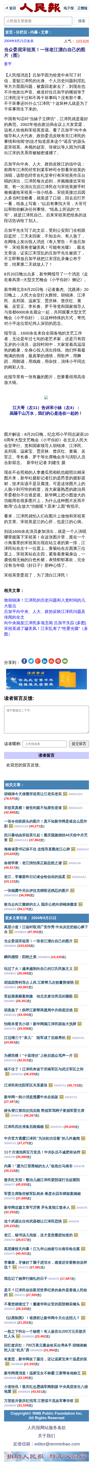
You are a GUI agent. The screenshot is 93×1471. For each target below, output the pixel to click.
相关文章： (14, 785)
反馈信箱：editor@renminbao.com (46, 1444)
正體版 (82, 8)
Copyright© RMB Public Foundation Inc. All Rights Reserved (47, 1415)
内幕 (34, 32)
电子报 (69, 8)
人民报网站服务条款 (46, 1427)
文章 (45, 32)
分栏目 (21, 32)
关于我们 (46, 1435)
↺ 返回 (11, 8)
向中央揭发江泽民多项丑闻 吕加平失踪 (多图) (45, 623)
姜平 (8, 64)
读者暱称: (12, 743)
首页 (9, 32)
